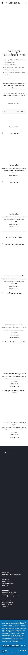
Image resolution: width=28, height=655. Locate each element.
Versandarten (5, 577)
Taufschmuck (21, 95)
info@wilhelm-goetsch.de (12, 596)
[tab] (14, 103)
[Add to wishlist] (24, 134)
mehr (23, 646)
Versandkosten (19, 79)
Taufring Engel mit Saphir (14, 325)
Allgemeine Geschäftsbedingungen (11, 574)
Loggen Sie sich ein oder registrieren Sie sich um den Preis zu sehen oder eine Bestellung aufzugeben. (14, 86)
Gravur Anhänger (13, 95)
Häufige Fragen (6, 581)
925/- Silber (20, 111)
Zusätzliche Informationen (14, 103)
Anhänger (5, 95)
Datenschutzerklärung (7, 583)
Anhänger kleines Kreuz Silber (14, 276)
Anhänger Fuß (14, 165)
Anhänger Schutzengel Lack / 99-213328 (14, 423)
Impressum (5, 585)
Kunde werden (5, 572)
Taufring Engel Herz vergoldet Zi (14, 373)
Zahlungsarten (5, 579)
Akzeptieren (15, 646)
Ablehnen (5, 646)
